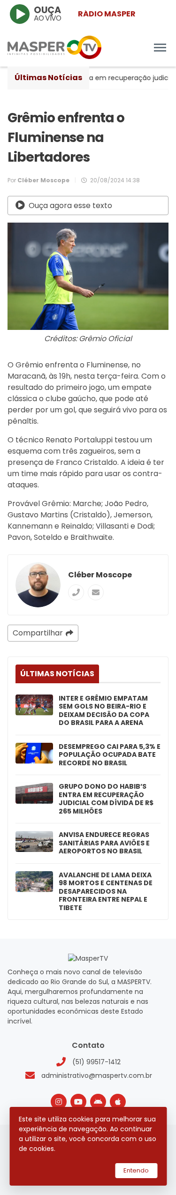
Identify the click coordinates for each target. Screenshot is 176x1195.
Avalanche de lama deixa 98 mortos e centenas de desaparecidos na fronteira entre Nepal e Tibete (106, 891)
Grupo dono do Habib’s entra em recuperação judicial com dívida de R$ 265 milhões (106, 799)
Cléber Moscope (100, 574)
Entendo (136, 1170)
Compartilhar (38, 632)
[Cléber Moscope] (38, 584)
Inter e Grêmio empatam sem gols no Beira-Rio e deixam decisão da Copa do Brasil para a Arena (104, 711)
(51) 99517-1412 (96, 1062)
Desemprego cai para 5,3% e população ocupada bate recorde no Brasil (110, 755)
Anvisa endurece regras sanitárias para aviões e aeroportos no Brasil (104, 843)
